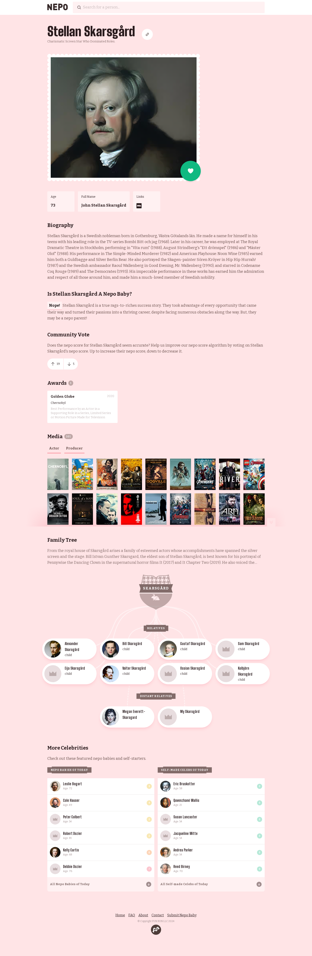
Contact (158, 915)
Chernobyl (58, 403)
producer (74, 448)
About (143, 915)
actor (54, 448)
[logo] (57, 7)
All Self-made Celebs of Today (184, 884)
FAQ (131, 915)
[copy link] (147, 34)
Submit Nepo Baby (182, 915)
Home (120, 915)
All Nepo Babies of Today (70, 884)
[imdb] (139, 205)
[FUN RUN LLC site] (156, 930)
